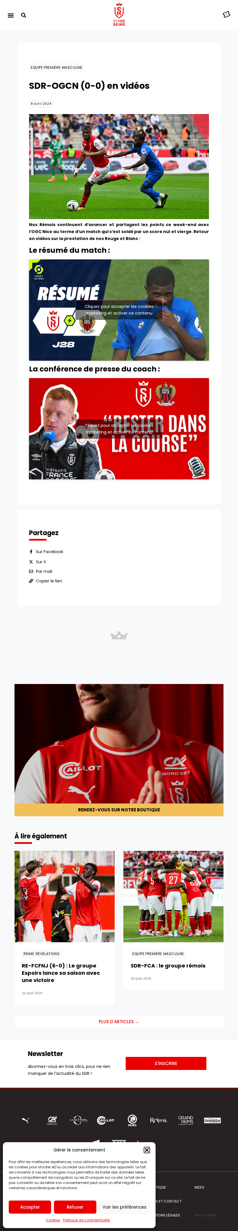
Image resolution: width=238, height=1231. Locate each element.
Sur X (41, 562)
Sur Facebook (49, 552)
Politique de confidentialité (86, 1220)
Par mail (44, 571)
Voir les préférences (124, 1207)
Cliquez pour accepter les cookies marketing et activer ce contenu (119, 310)
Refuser (75, 1207)
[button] (147, 1150)
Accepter (30, 1207)
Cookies (53, 1220)
